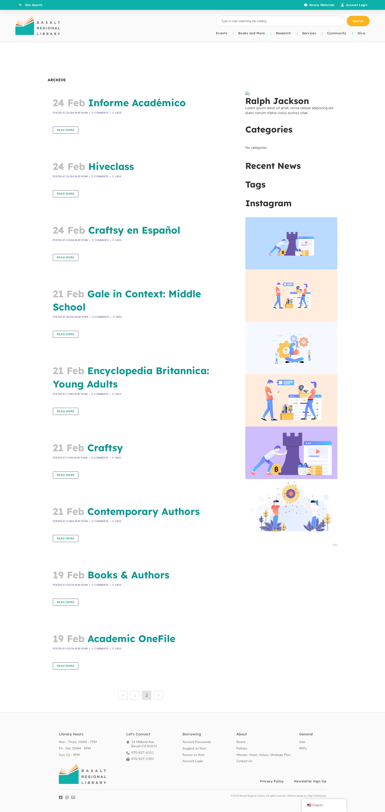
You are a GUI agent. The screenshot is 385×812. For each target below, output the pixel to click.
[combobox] (280, 21)
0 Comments (100, 112)
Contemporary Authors (143, 511)
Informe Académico (137, 103)
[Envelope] (73, 797)
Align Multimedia (316, 796)
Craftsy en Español (134, 230)
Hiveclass (111, 166)
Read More (65, 130)
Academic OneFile (131, 638)
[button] (20, 5)
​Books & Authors (128, 575)
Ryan (84, 112)
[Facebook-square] (61, 797)
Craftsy (105, 448)
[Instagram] (67, 797)
